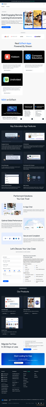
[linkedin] (41, 403)
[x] (36, 403)
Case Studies (25, 378)
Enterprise (25, 380)
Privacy (29, 403)
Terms (27, 403)
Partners (24, 385)
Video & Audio (5, 375)
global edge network (8, 223)
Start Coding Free (6, 27)
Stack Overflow (14, 382)
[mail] (44, 403)
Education (8, 6)
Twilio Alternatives (4, 391)
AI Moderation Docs (15, 378)
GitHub (13, 385)
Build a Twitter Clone (15, 389)
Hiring (28, 371)
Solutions (2, 6)
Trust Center (25, 386)
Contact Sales (26, 349)
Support (35, 375)
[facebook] (39, 403)
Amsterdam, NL (35, 399)
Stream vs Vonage (4, 389)
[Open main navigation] (44, 4)
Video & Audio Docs (15, 375)
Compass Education (37, 261)
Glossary (24, 383)
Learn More (4, 313)
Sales (35, 373)
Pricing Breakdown (4, 388)
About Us (24, 373)
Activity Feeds (5, 377)
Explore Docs (12, 313)
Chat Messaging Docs (15, 373)
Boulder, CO (29, 399)
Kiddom (24, 262)
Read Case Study (7, 70)
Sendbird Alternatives (4, 386)
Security (32, 403)
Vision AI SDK (32, 1)
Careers (24, 375)
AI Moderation (5, 379)
